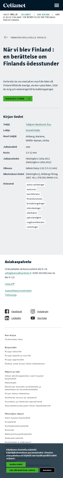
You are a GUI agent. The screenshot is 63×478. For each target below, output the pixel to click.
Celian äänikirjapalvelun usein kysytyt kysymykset (24, 377)
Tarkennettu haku (14, 339)
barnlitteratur (33, 194)
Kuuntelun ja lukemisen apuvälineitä (23, 401)
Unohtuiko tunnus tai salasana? (21, 397)
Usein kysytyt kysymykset (17, 417)
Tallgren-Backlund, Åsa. (38, 124)
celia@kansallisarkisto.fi (18, 273)
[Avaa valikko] (56, 5)
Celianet (26, 14)
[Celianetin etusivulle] (14, 6)
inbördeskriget (34, 208)
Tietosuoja (10, 294)
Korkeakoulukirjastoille (17, 426)
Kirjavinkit (11, 347)
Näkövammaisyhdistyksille (18, 434)
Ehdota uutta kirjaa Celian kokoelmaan (25, 363)
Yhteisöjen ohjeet (14, 413)
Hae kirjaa (43, 14)
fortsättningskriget (36, 203)
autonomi (31, 189)
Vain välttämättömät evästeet (22, 470)
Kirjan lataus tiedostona (17, 393)
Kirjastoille (10, 421)
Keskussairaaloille (14, 438)
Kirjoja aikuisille (13, 351)
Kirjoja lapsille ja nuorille (18, 355)
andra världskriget (35, 184)
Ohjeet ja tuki (12, 371)
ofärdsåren (32, 212)
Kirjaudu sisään (15, 98)
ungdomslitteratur (36, 222)
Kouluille (9, 430)
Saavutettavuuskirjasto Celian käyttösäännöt (28, 405)
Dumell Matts (33, 130)
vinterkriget (32, 226)
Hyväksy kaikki (16, 464)
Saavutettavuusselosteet (18, 290)
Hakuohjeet (10, 382)
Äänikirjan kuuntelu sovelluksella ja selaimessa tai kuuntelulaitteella (23, 388)
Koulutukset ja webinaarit (18, 442)
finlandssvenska (34, 198)
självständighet (34, 217)
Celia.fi (8, 284)
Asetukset (47, 470)
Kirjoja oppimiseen (14, 359)
